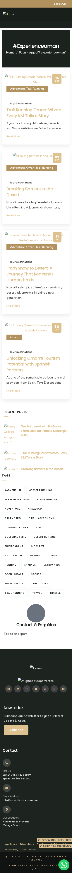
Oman (30, 167)
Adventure (17, 88)
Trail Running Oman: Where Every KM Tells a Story (33, 113)
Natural (36, 555)
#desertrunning (40, 490)
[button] (63, 864)
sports (36, 574)
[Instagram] (26, 688)
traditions (40, 583)
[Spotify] (45, 688)
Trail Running (35, 88)
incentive (37, 546)
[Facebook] (8, 688)
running (11, 565)
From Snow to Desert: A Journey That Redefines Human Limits (29, 274)
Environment (14, 546)
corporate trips (16, 527)
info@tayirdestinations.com (22, 642)
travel (37, 593)
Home (10, 52)
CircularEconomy (41, 518)
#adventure (13, 490)
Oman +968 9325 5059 (17, 774)
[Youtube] (36, 688)
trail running (15, 593)
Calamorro (13, 518)
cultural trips (15, 537)
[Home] (8, 14)
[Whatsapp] (54, 688)
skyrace (30, 565)
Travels (55, 593)
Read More (13, 136)
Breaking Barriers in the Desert (42, 469)
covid (40, 527)
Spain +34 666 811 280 (16, 778)
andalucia (35, 509)
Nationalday (14, 555)
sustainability (15, 583)
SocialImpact (14, 574)
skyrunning (52, 565)
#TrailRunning (47, 499)
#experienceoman (17, 499)
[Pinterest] (63, 688)
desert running (45, 537)
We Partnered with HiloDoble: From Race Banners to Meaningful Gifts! (44, 430)
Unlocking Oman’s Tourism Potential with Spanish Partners (33, 364)
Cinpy (36, 868)
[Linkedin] (17, 688)
